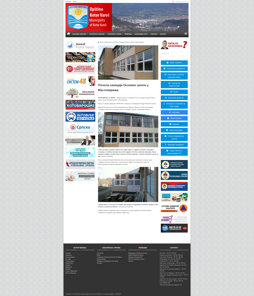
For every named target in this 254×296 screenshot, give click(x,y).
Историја (68, 259)
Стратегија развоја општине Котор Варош (109, 257)
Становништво (69, 261)
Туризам (67, 265)
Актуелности (109, 42)
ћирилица (68, 1)
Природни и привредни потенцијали (107, 261)
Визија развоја (101, 259)
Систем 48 (100, 253)
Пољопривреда (70, 257)
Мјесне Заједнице (70, 273)
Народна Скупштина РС (135, 257)
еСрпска (130, 261)
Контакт (163, 34)
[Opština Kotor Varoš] (88, 17)
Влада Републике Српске (135, 255)
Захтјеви (99, 263)
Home (101, 42)
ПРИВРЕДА (128, 34)
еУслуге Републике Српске (136, 259)
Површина (68, 255)
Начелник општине (79, 34)
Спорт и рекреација (71, 271)
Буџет (99, 255)
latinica (75, 1)
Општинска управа (115, 34)
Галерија (153, 34)
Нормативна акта (141, 34)
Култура (67, 269)
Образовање (69, 263)
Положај (67, 253)
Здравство (68, 267)
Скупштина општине (97, 34)
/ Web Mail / (118, 294)
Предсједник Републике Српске (137, 253)
